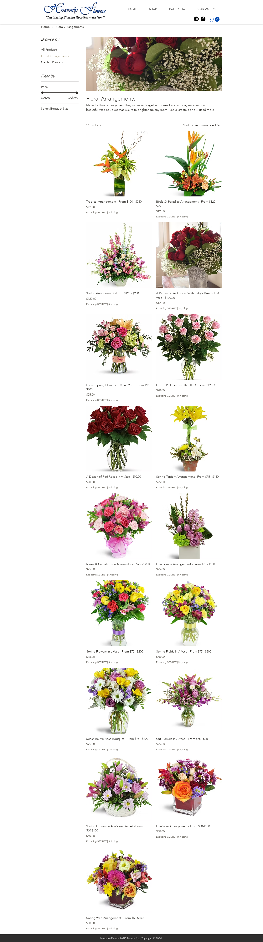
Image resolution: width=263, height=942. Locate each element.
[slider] (42, 92)
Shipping (113, 212)
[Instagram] (196, 19)
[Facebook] (203, 19)
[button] (215, 19)
